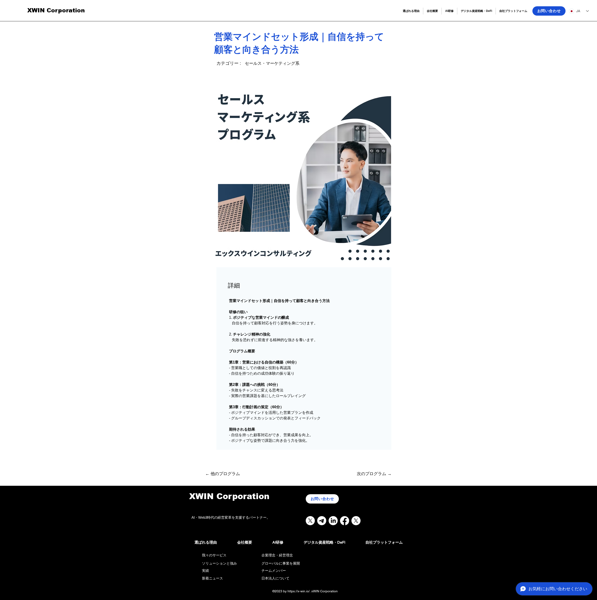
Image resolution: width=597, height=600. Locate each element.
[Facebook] (344, 520)
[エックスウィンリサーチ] (310, 520)
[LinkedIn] (333, 520)
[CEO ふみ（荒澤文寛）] (356, 520)
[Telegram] (321, 520)
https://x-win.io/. (299, 591)
